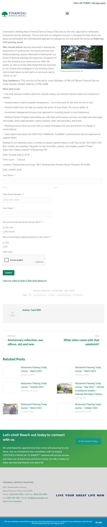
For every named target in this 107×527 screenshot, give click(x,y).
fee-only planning (40, 295)
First (5, 187)
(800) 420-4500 (40, 494)
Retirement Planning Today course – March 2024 (34, 406)
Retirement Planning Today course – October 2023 (88, 406)
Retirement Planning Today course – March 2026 (34, 369)
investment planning (64, 295)
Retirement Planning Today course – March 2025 (88, 369)
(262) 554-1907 (13, 498)
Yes (7, 242)
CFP (30, 295)
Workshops (45, 291)
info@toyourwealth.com (38, 498)
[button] (67, 13)
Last (56, 187)
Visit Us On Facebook (12, 501)
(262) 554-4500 (16, 494)
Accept (98, 522)
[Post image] (10, 372)
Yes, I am (9, 227)
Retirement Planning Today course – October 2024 (34, 385)
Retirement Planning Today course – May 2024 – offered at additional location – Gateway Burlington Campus (89, 388)
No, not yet (10, 231)
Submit (8, 273)
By (57, 291)
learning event (78, 295)
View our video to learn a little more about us (24, 280)
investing (51, 295)
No (6, 246)
